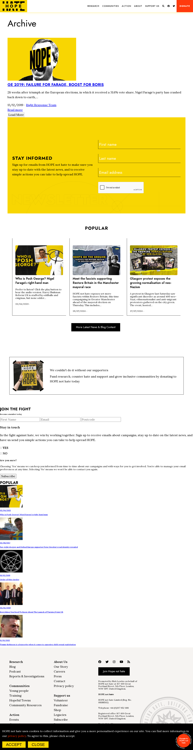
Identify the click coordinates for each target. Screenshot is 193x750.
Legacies (60, 715)
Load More (16, 115)
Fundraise (61, 705)
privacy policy (17, 736)
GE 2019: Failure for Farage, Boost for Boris (56, 84)
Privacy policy (64, 686)
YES (5, 448)
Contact (59, 681)
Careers (59, 671)
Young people (19, 691)
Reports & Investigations (26, 676)
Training (15, 695)
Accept (14, 744)
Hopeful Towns (20, 700)
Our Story (61, 666)
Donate (185, 6)
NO (4, 453)
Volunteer (61, 700)
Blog (12, 666)
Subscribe (61, 719)
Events (14, 719)
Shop (57, 710)
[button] (93, 6)
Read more (15, 110)
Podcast (15, 671)
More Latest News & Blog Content (95, 327)
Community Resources (25, 705)
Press (58, 676)
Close (38, 744)
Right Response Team (41, 105)
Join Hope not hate (114, 671)
